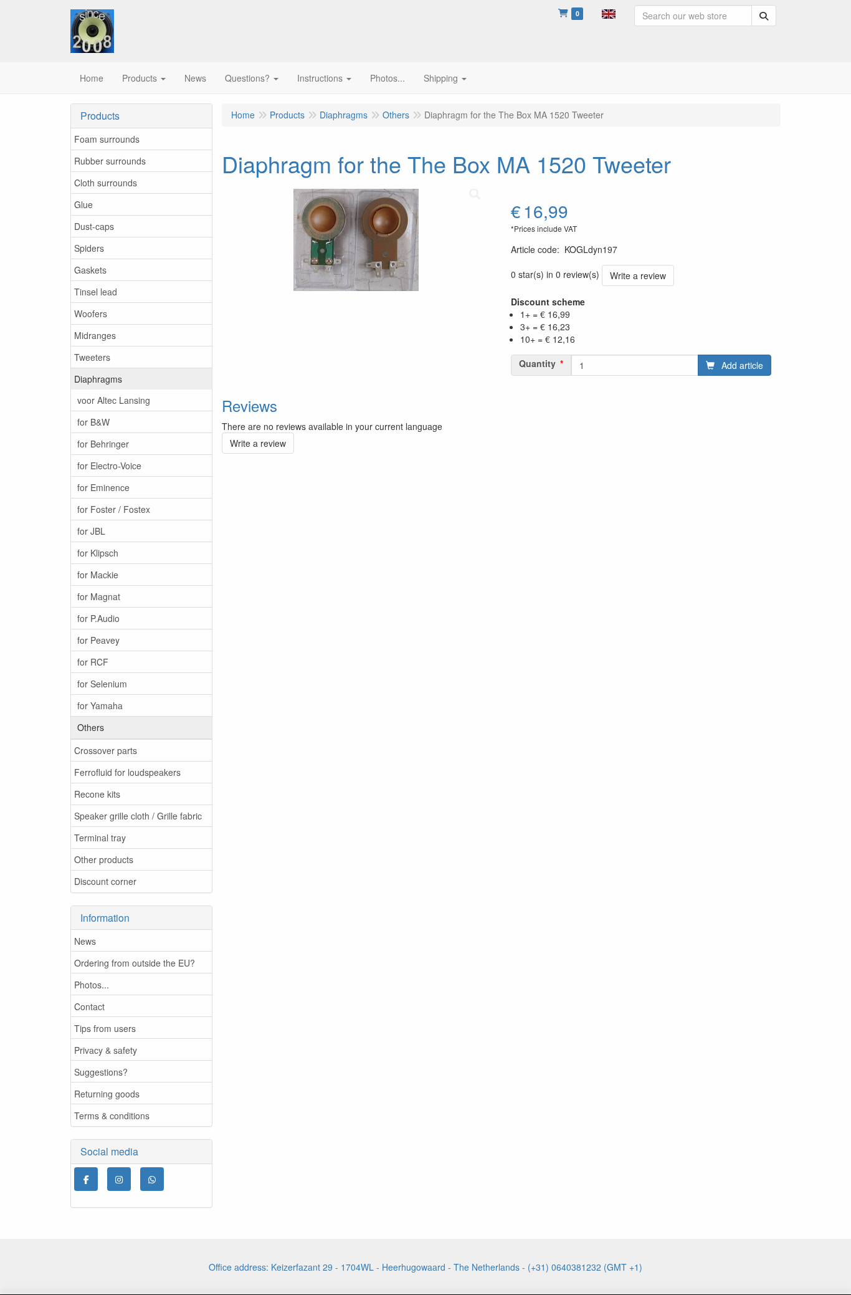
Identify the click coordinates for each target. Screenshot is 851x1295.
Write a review (638, 275)
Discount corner (105, 881)
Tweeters (92, 357)
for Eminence (103, 487)
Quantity (537, 363)
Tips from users (105, 1028)
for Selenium (102, 683)
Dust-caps (94, 226)
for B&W (93, 422)
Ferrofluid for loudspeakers (127, 772)
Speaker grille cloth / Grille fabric (138, 816)
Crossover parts (105, 750)
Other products (103, 859)
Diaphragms (98, 379)
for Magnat (98, 596)
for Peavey (98, 640)
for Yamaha (100, 705)
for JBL (91, 531)
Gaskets (90, 270)
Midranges (95, 335)
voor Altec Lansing (113, 400)
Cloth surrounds (105, 182)
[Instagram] (119, 1179)
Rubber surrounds (110, 161)
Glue (83, 204)
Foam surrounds (107, 139)
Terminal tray (100, 837)
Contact (89, 1006)
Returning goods (107, 1093)
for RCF (92, 662)
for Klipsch (97, 553)
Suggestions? (101, 1072)
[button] (608, 12)
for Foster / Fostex (113, 509)
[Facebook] (86, 1179)
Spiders (89, 248)
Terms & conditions (112, 1115)
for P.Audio (98, 618)
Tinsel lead (95, 291)
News (85, 941)
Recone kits (97, 794)
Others (90, 727)
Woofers (90, 313)
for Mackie (97, 574)
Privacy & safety (105, 1050)
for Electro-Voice (109, 465)
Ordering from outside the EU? (134, 963)
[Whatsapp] (152, 1179)
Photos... (91, 984)
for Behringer (103, 443)
